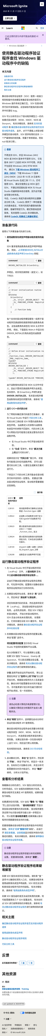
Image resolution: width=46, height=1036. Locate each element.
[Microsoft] (23, 28)
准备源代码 (8, 76)
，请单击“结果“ (17, 829)
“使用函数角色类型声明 (23, 890)
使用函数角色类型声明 (12, 932)
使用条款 (31, 1028)
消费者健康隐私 (17, 1028)
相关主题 (7, 90)
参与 (35, 1025)
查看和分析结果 (10, 83)
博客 (26, 1025)
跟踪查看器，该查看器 (15, 832)
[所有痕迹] (4, 46)
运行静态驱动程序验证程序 (15, 80)
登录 (42, 28)
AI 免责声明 (7, 1025)
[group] (25, 300)
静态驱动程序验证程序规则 (14, 938)
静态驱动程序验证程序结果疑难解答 (18, 86)
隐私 (4, 1028)
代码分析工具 (35, 417)
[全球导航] (2, 28)
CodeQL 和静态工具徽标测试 (24, 216)
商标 (4, 1032)
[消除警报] (42, 4)
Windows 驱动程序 (16, 45)
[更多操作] (41, 46)
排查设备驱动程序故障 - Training (15, 989)
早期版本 (18, 1025)
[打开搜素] (36, 28)
